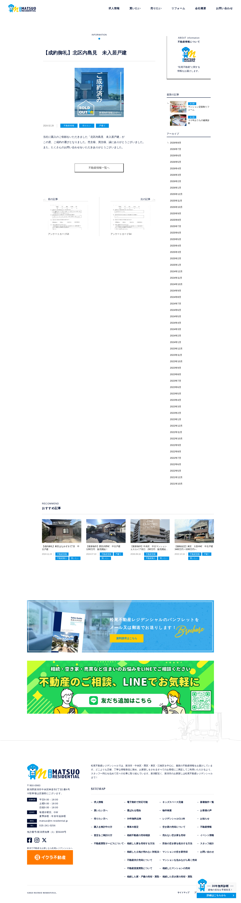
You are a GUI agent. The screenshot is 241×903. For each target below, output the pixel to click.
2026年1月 (175, 187)
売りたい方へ (101, 818)
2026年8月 (175, 142)
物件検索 (167, 810)
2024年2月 (175, 335)
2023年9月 (175, 367)
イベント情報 (207, 835)
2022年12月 (176, 425)
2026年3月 (175, 175)
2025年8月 (175, 220)
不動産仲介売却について (139, 860)
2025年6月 (175, 232)
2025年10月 (176, 207)
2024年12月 (176, 271)
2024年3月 (175, 329)
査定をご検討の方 (103, 835)
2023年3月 (175, 406)
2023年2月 (175, 413)
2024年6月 (175, 310)
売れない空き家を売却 (173, 835)
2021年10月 (176, 483)
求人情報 (98, 802)
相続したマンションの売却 (176, 868)
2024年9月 (175, 290)
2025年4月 (175, 245)
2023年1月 (175, 419)
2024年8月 (175, 297)
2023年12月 (176, 348)
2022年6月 (175, 464)
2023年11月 (176, 355)
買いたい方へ (101, 810)
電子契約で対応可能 (137, 802)
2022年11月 (176, 432)
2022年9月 (175, 445)
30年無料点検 (134, 818)
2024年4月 (175, 322)
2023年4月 (175, 400)
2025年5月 (175, 239)
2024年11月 (176, 277)
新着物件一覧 (207, 802)
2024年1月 (175, 342)
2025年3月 (175, 252)
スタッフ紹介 (207, 843)
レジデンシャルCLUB (173, 818)
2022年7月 (175, 458)
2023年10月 (176, 361)
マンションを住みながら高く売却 (179, 860)
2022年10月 (176, 438)
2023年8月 (175, 374)
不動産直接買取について (139, 868)
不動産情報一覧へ (99, 167)
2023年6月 (175, 387)
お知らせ (204, 818)
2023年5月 (175, 393)
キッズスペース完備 (172, 802)
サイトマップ (183, 892)
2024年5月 (175, 316)
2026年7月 (175, 149)
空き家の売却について (173, 827)
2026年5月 (175, 162)
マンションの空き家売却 (175, 851)
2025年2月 (175, 258)
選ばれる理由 (134, 810)
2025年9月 (175, 213)
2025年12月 (176, 194)
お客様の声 (206, 810)
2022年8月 (175, 451)
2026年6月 (175, 155)
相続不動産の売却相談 (138, 835)
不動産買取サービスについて (109, 843)
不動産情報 (206, 827)
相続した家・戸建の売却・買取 (143, 876)
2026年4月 (175, 168)
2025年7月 (175, 226)
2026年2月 (175, 181)
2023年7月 (175, 380)
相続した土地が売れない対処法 (143, 851)
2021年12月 (176, 477)
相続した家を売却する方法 (141, 843)
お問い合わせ (207, 851)
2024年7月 (175, 303)
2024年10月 (176, 284)
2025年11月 (176, 200)
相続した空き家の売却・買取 (177, 876)
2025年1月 (175, 265)
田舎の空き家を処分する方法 (177, 843)
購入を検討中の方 (103, 827)
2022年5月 (175, 470)
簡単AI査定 (133, 827)
